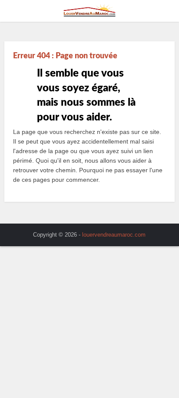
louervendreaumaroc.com (114, 234)
